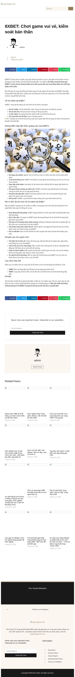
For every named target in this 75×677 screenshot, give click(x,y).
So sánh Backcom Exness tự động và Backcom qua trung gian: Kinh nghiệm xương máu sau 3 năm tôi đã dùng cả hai (14, 501)
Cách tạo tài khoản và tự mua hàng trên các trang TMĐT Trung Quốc (59, 416)
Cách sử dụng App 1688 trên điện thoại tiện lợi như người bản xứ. (36, 492)
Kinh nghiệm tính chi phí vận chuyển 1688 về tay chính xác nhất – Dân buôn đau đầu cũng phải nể (14, 454)
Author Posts (37, 367)
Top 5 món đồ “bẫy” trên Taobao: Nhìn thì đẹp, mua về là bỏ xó (36, 452)
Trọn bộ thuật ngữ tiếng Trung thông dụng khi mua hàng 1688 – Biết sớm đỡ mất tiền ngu (36, 541)
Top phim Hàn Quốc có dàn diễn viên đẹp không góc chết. (59, 453)
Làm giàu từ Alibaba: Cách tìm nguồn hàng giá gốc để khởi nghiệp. (14, 540)
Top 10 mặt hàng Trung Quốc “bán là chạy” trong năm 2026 (59, 492)
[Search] (70, 8)
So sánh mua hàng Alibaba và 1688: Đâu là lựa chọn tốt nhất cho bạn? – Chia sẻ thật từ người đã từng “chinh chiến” (60, 542)
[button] (10, 70)
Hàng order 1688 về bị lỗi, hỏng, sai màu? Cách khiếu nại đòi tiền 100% (15, 416)
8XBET (7, 119)
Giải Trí (13, 57)
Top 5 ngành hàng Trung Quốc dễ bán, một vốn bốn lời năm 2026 (36, 416)
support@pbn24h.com (37, 634)
